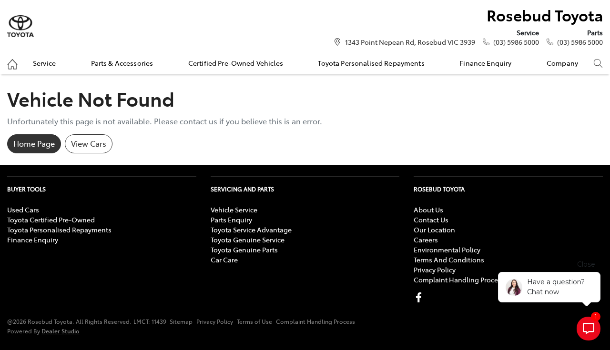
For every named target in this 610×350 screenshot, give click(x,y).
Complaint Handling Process (459, 279)
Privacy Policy (435, 269)
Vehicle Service (234, 209)
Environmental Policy (447, 249)
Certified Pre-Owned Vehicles (235, 63)
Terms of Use (254, 321)
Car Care (224, 259)
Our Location (434, 229)
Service (44, 63)
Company (562, 63)
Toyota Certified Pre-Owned (51, 219)
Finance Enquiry (485, 63)
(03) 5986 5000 (516, 42)
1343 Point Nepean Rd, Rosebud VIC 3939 (410, 42)
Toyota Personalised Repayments (371, 63)
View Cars (88, 143)
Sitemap (181, 321)
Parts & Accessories (122, 63)
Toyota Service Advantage (251, 229)
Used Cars (23, 209)
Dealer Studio (60, 331)
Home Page (34, 143)
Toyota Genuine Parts (244, 249)
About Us (428, 209)
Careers (426, 239)
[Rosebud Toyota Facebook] (420, 297)
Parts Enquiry (231, 219)
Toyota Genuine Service (248, 239)
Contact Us (431, 219)
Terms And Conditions (449, 259)
